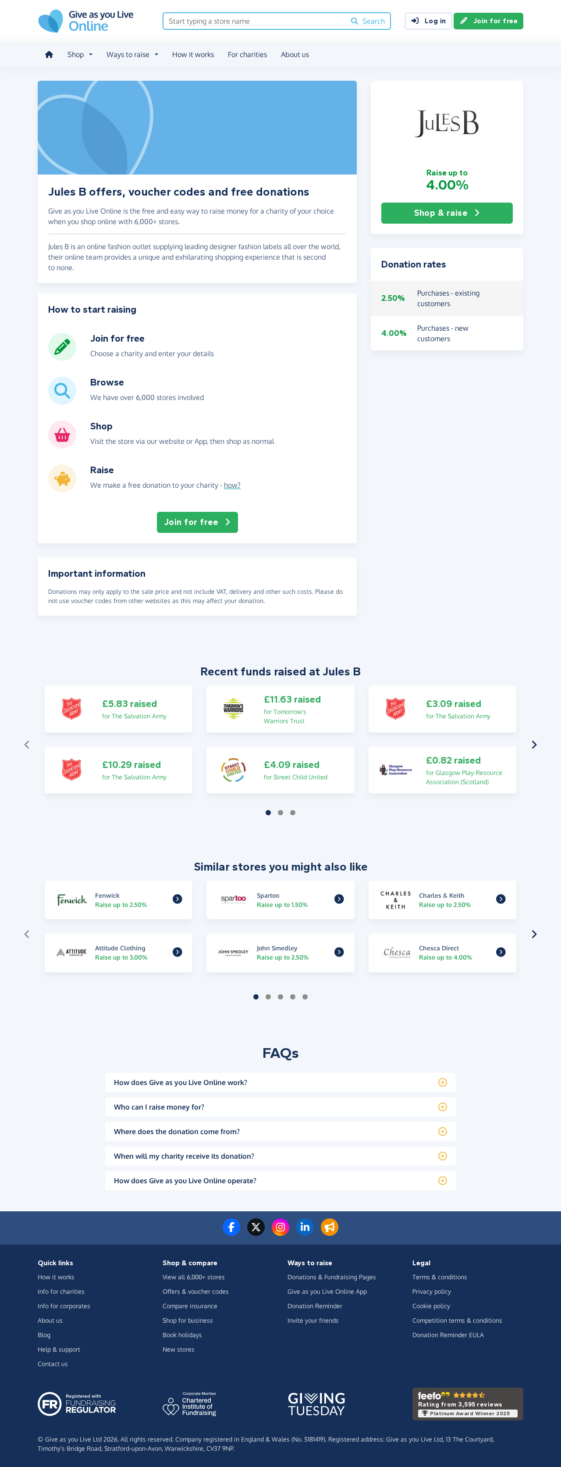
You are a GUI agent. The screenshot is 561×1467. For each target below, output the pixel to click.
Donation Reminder (315, 1306)
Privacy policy (431, 1291)
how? (232, 485)
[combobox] (254, 21)
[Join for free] (62, 357)
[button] (447, 124)
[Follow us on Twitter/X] (256, 1232)
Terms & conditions (439, 1277)
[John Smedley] (339, 953)
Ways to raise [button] (128, 54)
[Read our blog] (329, 1232)
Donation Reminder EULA (448, 1335)
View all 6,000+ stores (194, 1277)
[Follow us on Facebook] (231, 1232)
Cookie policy (431, 1306)
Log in (435, 21)
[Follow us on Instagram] (280, 1232)
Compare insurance (190, 1306)
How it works (193, 54)
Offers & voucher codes (196, 1291)
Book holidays (182, 1335)
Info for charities (61, 1291)
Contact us (53, 1363)
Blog (44, 1335)
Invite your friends (313, 1320)
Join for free (495, 21)
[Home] (49, 54)
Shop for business (188, 1320)
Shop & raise (440, 213)
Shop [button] (75, 54)
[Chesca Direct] (501, 953)
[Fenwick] (177, 900)
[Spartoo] (339, 900)
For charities (247, 54)
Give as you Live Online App (327, 1291)
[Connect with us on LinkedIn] (305, 1232)
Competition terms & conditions (457, 1320)
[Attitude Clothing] (177, 953)
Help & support (59, 1349)
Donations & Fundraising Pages (332, 1277)
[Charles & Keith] (501, 900)
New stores (179, 1349)
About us (295, 54)
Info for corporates (64, 1306)
